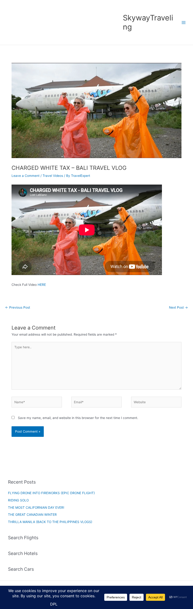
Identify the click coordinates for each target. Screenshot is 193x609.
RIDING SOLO (18, 500)
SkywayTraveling (148, 22)
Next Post (178, 307)
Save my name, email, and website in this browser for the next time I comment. (78, 418)
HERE (42, 285)
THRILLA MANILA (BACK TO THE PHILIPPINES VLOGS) (50, 522)
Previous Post (17, 307)
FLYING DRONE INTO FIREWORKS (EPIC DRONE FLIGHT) (51, 493)
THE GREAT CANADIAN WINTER (32, 514)
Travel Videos (53, 176)
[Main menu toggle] (184, 22)
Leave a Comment (26, 176)
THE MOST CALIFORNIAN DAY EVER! (36, 507)
